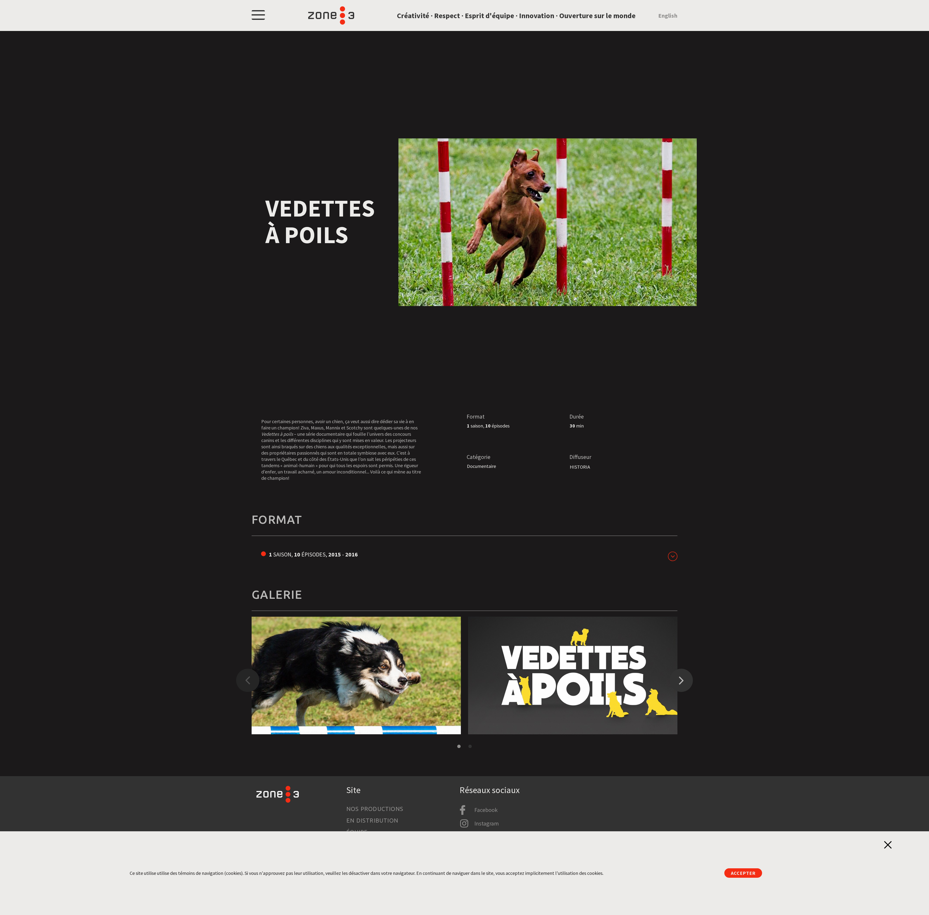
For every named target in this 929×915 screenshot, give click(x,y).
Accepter (743, 873)
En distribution (372, 820)
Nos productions (374, 809)
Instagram (486, 823)
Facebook (486, 810)
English (667, 15)
